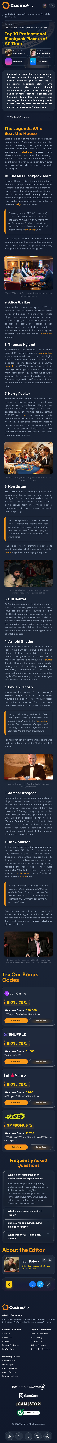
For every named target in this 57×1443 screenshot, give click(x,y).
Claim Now (16, 1021)
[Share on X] (40, 1284)
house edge (41, 721)
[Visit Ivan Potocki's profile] (12, 1264)
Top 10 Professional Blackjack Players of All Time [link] (26, 28)
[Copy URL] (48, 1284)
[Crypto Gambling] (28, 1436)
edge (18, 204)
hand (24, 415)
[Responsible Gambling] (47, 1436)
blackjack (28, 84)
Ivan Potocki (31, 1261)
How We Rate (8, 1349)
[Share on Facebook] (32, 1284)
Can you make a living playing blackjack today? (25, 1224)
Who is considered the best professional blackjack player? (25, 1176)
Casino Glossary (9, 1372)
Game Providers (9, 1360)
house (22, 107)
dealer (23, 876)
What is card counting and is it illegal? (25, 1213)
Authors (5, 1341)
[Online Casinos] (10, 1436)
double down (22, 873)
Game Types (8, 1364)
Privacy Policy (36, 1337)
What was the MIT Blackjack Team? (24, 1236)
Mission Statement (12, 1315)
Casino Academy (9, 1368)
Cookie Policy (36, 1341)
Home (7, 24)
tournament (46, 333)
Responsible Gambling (40, 1349)
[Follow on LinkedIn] (49, 1260)
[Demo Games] (38, 1436)
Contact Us (7, 1337)
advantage (30, 229)
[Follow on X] (44, 1260)
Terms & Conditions (39, 1334)
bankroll (9, 366)
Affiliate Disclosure (38, 1345)
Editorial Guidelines (10, 1345)
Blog (15, 24)
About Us (6, 1334)
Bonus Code (41, 1021)
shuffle (48, 659)
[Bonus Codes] (19, 1436)
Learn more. (10, 17)
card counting (45, 353)
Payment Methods (10, 1376)
